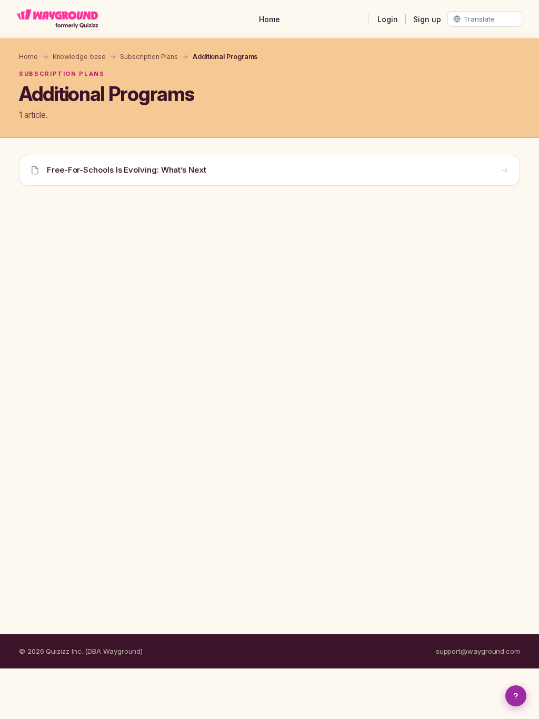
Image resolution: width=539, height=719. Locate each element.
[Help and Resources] (515, 695)
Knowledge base (79, 57)
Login (387, 19)
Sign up (427, 19)
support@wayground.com (478, 651)
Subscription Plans (149, 57)
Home (269, 19)
